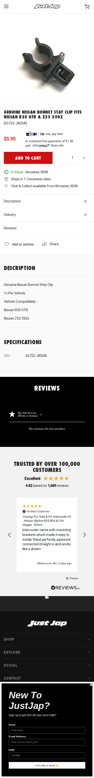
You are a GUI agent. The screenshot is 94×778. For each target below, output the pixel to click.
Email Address (17, 736)
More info (57, 145)
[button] (9, 535)
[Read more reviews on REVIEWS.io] (65, 588)
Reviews (10, 228)
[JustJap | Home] (47, 6)
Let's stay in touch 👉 (47, 765)
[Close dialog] (91, 684)
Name (12, 724)
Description (12, 201)
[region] (47, 535)
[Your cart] (87, 6)
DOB (11, 750)
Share (54, 244)
